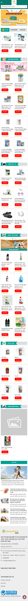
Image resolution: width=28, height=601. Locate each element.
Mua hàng (5, 50)
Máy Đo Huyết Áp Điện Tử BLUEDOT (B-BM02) (20, 179)
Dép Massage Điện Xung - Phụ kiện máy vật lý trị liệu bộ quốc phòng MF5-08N (7, 222)
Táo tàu (3, 394)
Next (25, 39)
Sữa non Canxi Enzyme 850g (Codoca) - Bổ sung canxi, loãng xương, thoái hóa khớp (20, 85)
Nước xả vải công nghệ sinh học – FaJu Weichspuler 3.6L (20, 286)
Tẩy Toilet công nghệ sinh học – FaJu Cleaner (6, 264)
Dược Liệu (11, 343)
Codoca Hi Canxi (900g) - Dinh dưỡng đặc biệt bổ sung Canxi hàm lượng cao (20, 107)
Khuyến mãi (14, 29)
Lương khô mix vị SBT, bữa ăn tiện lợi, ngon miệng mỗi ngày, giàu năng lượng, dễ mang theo (20, 330)
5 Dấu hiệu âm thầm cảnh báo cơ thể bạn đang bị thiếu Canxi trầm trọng (18, 491)
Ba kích (16, 357)
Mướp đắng (17, 394)
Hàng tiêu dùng (13, 235)
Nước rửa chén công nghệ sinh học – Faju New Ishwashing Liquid (20, 264)
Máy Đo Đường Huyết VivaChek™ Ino (6, 199)
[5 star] (8, 53)
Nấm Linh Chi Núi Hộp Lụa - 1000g (6, 448)
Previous (2, 39)
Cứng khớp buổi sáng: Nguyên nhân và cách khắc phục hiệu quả (18, 518)
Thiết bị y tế (12, 164)
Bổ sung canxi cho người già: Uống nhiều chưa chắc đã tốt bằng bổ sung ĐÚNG (17, 500)
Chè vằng (3, 357)
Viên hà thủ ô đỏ (5, 376)
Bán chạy (22, 29)
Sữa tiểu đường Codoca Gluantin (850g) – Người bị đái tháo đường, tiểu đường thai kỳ (20, 129)
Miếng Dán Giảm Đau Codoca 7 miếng (6, 179)
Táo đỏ (16, 376)
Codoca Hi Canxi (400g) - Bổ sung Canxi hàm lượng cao (7, 85)
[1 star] (2, 53)
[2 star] (3, 53)
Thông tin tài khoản (5, 580)
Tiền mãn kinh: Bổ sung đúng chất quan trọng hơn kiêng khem (18, 509)
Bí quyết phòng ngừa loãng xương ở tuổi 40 (13, 480)
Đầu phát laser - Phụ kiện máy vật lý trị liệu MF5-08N (20, 222)
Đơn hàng (3, 583)
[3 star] (5, 53)
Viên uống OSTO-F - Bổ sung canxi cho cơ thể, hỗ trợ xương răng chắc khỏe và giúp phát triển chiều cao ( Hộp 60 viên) (7, 46)
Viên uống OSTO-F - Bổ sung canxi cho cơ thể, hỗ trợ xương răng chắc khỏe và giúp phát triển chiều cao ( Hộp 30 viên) (21, 46)
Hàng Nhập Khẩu (13, 406)
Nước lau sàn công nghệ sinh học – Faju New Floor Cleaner (6, 286)
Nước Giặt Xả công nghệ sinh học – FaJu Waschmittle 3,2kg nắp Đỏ (20, 308)
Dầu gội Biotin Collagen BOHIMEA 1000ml (7, 329)
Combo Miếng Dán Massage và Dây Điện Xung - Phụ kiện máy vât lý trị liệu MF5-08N (20, 200)
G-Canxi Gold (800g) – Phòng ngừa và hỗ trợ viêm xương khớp (6, 151)
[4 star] (6, 53)
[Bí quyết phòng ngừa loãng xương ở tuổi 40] (14, 472)
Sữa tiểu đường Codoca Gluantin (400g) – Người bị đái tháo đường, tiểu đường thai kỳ (7, 129)
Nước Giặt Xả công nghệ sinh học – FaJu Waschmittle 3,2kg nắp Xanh (7, 308)
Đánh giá (3, 586)
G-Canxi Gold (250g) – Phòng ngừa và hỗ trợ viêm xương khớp (20, 151)
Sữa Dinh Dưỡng (13, 59)
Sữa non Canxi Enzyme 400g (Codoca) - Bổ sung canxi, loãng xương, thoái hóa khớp (7, 107)
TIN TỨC (14, 462)
